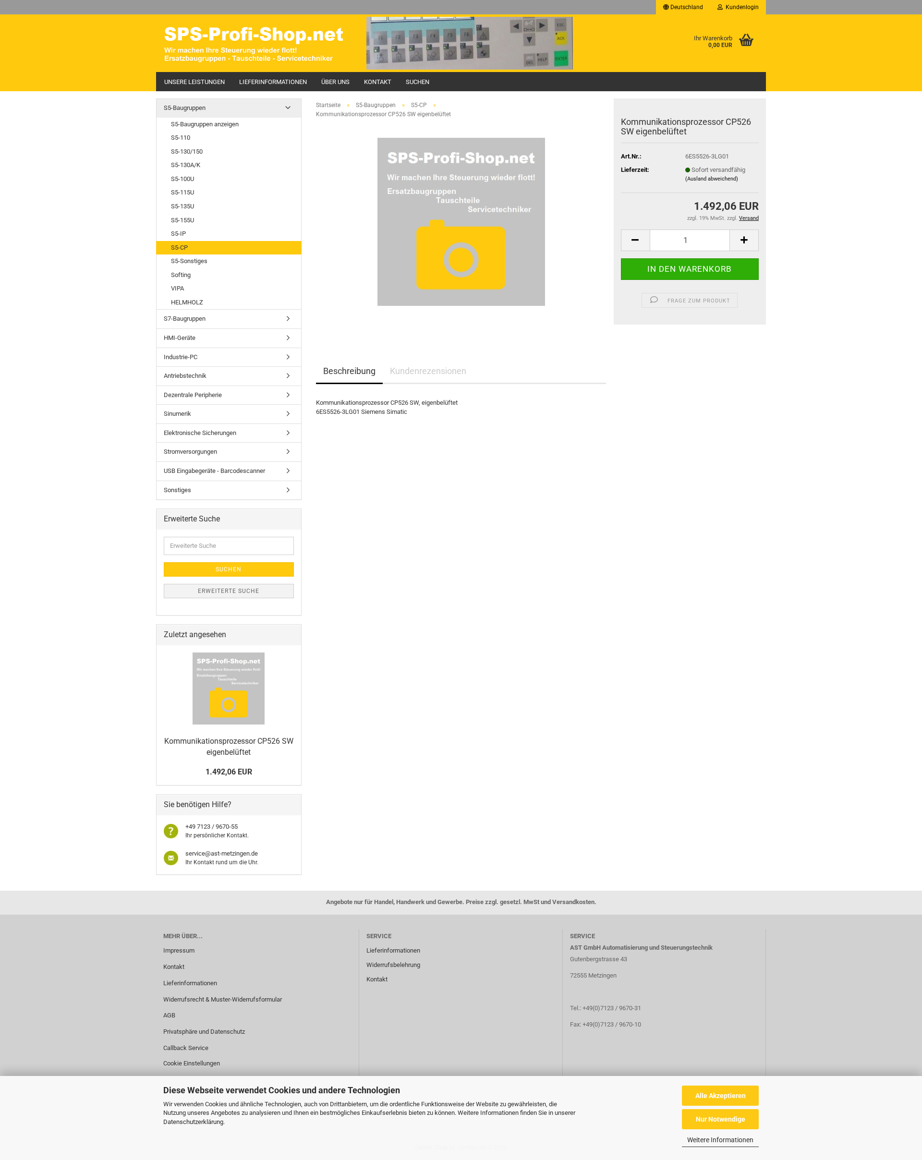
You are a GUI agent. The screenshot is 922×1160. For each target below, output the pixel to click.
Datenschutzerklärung (193, 1121)
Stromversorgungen (190, 451)
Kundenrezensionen (428, 371)
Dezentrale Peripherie (193, 395)
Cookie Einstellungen (191, 1063)
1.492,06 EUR (229, 771)
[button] (683, 7)
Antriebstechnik (185, 375)
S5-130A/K (185, 165)
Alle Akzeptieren (720, 1096)
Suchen (417, 81)
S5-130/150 (187, 151)
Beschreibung (349, 371)
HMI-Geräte (179, 337)
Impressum (178, 950)
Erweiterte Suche (228, 591)
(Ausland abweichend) (711, 179)
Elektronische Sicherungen (200, 432)
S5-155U (182, 220)
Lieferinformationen (273, 81)
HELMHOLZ (187, 302)
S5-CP (179, 247)
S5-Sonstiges (189, 261)
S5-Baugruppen (185, 107)
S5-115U (182, 192)
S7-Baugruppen (185, 318)
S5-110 (180, 137)
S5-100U (182, 178)
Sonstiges (177, 490)
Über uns (335, 81)
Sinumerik (177, 413)
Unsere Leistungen (194, 81)
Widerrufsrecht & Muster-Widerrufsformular (222, 999)
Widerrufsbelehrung (393, 964)
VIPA (177, 288)
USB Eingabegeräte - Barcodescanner (214, 470)
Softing (181, 274)
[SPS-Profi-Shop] (257, 43)
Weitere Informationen (720, 1140)
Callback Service (185, 1047)
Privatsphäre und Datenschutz (204, 1031)
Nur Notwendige (720, 1119)
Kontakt (377, 81)
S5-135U (182, 206)
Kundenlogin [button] (741, 7)
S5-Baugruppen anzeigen (205, 124)
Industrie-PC (180, 357)
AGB (169, 1015)
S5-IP (178, 233)
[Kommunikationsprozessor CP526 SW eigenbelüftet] (461, 221)
